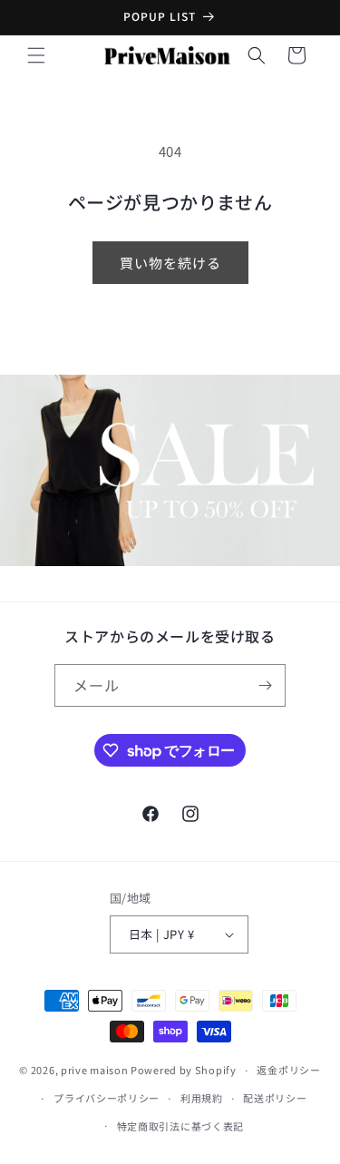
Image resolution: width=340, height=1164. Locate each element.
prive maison (94, 1069)
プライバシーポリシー (106, 1098)
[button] (36, 55)
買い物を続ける (170, 262)
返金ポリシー (288, 1069)
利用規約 (201, 1098)
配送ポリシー (274, 1098)
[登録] (265, 685)
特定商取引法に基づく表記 (180, 1126)
